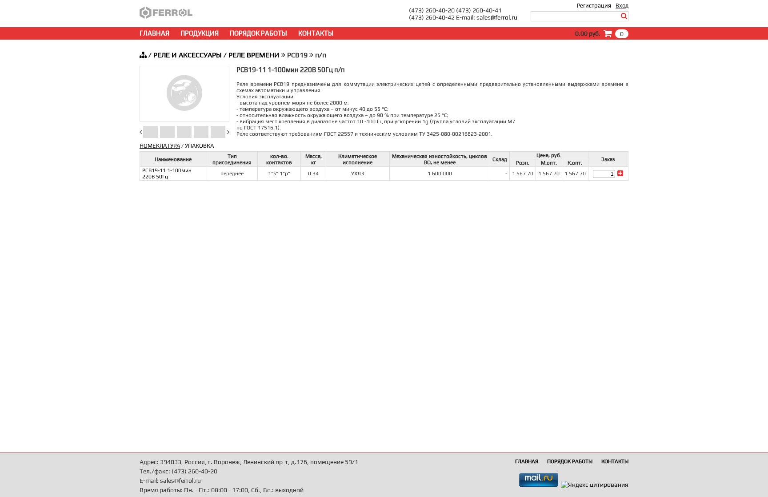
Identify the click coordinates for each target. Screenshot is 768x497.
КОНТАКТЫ (315, 33)
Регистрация (594, 5)
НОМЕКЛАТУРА (160, 145)
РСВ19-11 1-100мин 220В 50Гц (167, 173)
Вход (622, 5)
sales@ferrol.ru (496, 17)
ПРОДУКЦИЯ (199, 33)
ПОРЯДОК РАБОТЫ (258, 33)
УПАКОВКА (199, 145)
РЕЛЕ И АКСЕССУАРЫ (187, 55)
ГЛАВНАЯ (154, 33)
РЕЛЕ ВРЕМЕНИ (254, 55)
